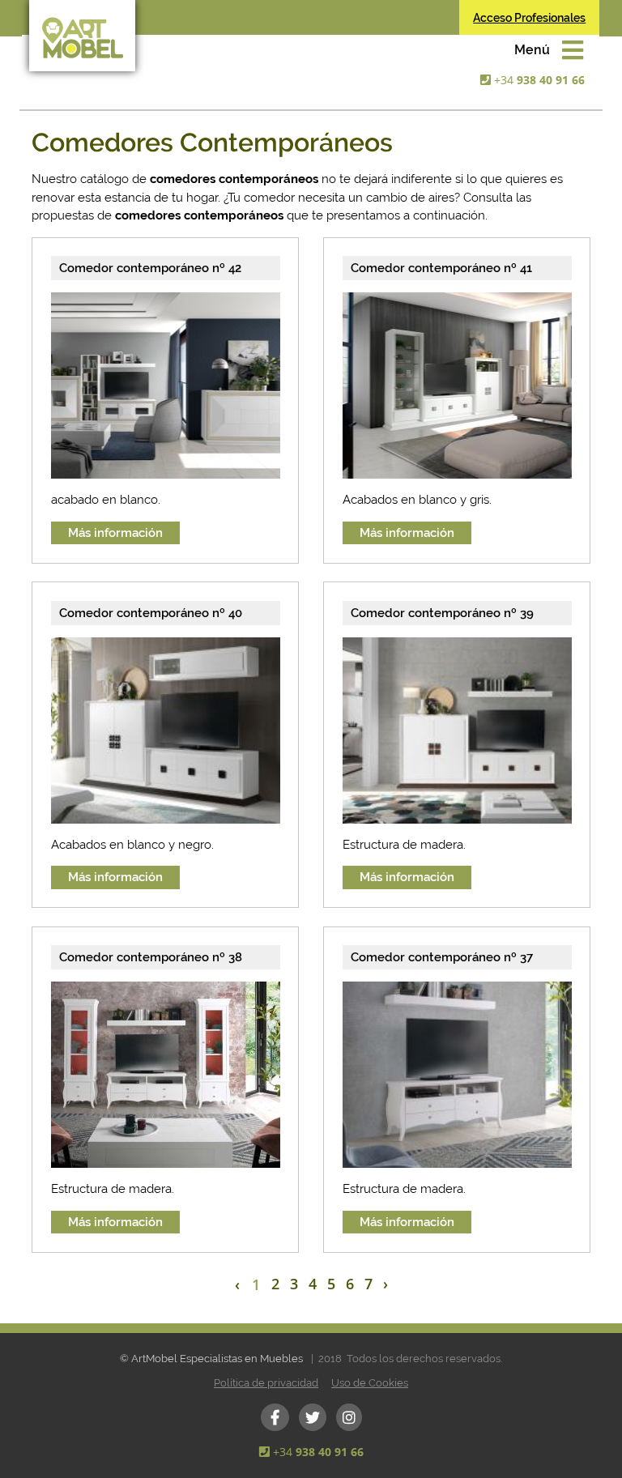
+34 (539, 79)
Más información (115, 533)
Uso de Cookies (369, 1383)
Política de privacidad (266, 1383)
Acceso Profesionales (529, 17)
